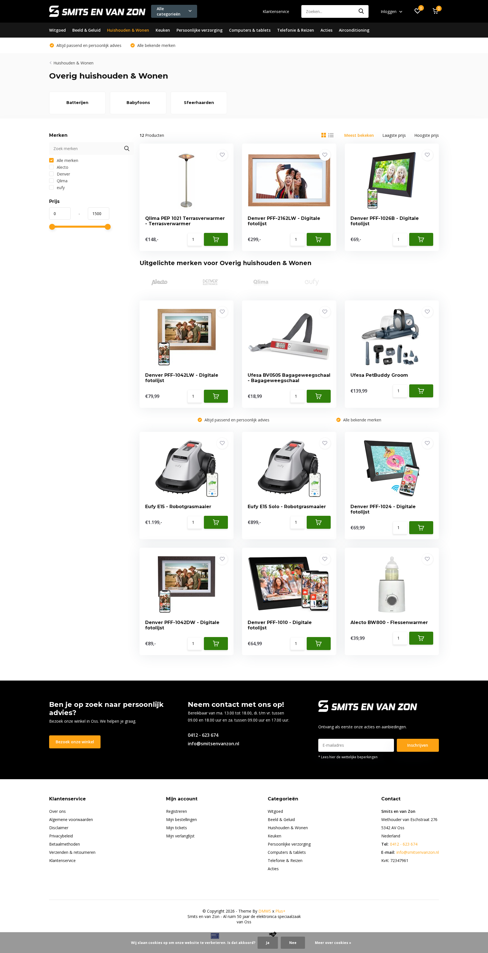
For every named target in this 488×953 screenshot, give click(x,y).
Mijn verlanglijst (180, 836)
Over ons (57, 811)
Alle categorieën (168, 11)
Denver (63, 174)
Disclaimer (58, 827)
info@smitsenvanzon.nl (213, 743)
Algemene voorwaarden (71, 819)
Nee (293, 942)
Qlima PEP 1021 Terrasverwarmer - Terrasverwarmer (185, 221)
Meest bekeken (359, 135)
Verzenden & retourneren (72, 852)
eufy (60, 187)
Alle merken (67, 160)
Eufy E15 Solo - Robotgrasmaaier (287, 506)
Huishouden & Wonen (128, 30)
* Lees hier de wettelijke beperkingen (348, 757)
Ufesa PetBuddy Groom (379, 375)
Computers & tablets (250, 30)
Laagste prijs (394, 135)
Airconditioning (354, 30)
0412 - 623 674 (203, 735)
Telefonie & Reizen (295, 30)
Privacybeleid (61, 836)
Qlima (61, 180)
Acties (326, 30)
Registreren (176, 811)
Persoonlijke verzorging (200, 30)
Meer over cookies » (333, 942)
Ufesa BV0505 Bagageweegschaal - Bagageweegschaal (289, 377)
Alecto (62, 167)
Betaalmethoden (64, 844)
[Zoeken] (361, 11)
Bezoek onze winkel (75, 741)
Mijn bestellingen (181, 819)
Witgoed (57, 30)
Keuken (163, 30)
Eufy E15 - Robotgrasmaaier (178, 506)
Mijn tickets (176, 827)
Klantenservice (276, 11)
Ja (267, 942)
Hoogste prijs (426, 135)
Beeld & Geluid (86, 30)
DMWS (264, 911)
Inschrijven (417, 745)
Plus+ (280, 911)
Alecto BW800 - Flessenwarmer (389, 622)
